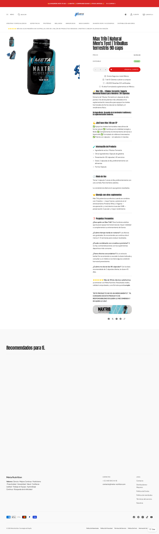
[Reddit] (120, 319)
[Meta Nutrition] (79, 14)
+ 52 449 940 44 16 (110, 481)
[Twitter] (113, 319)
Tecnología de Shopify (25, 528)
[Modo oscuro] (125, 14)
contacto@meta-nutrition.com (114, 484)
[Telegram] (117, 319)
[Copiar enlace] (124, 319)
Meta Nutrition (15, 528)
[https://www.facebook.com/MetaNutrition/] (109, 319)
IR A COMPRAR (110, 3)
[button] (22, 14)
